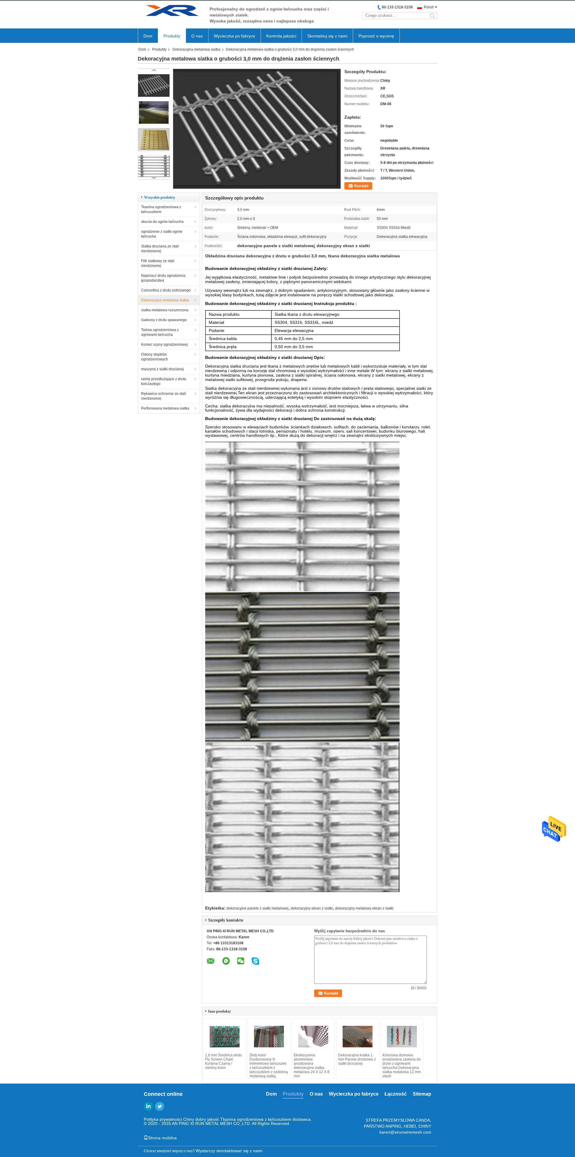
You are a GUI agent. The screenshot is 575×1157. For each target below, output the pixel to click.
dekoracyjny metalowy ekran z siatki (364, 908)
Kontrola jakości (281, 36)
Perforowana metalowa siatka (165, 408)
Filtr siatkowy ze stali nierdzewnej (157, 263)
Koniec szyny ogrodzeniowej (164, 344)
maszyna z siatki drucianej (162, 369)
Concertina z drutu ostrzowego (166, 290)
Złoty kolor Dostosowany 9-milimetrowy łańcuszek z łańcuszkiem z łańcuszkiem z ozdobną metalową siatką (268, 1065)
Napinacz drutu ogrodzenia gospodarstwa (163, 278)
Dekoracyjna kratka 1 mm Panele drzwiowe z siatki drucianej (357, 1059)
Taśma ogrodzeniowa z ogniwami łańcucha (160, 332)
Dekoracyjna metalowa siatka (196, 49)
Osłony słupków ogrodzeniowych (154, 356)
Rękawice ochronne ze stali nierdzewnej (163, 396)
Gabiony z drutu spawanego (164, 320)
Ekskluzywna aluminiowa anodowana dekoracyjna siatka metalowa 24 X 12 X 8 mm (311, 1065)
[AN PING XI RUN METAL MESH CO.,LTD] (171, 11)
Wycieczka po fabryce (234, 36)
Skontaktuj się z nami (327, 36)
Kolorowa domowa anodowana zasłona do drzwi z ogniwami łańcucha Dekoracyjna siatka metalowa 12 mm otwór (401, 1065)
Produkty (172, 36)
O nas (197, 36)
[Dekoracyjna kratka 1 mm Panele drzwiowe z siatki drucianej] (358, 1037)
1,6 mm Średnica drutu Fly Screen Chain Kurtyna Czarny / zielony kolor (223, 1061)
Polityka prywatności (163, 1119)
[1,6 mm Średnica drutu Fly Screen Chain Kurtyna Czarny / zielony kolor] (225, 1037)
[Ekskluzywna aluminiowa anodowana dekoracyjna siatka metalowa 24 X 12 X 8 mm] (313, 1037)
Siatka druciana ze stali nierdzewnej (160, 248)
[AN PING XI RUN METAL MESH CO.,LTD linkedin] (148, 1106)
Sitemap (422, 1093)
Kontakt (361, 186)
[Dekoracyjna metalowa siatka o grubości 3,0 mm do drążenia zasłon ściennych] (154, 86)
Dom (147, 36)
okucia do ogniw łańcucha (162, 222)
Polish (429, 7)
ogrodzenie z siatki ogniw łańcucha (161, 233)
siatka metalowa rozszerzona (164, 310)
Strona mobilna (162, 1137)
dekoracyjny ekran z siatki (312, 908)
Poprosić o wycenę (376, 36)
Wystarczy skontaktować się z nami (229, 1150)
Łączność (396, 1093)
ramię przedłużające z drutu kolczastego (163, 381)
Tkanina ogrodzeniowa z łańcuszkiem (161, 209)
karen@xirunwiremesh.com (405, 1132)
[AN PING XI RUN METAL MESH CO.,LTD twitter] (159, 1106)
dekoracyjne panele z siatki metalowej (257, 908)
